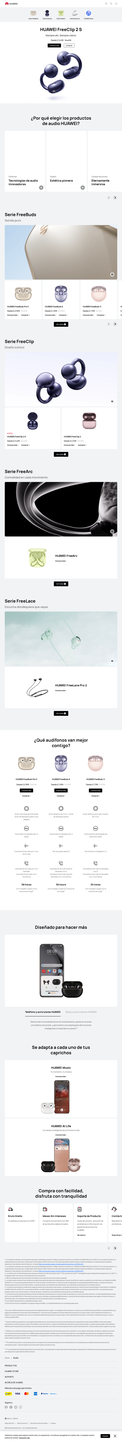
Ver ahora (81, 1235)
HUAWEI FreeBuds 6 (54, 306)
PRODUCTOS (11, 1365)
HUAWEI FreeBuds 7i (92, 306)
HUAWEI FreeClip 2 (72, 436)
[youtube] (15, 1407)
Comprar (69, 45)
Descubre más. (24, 1438)
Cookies (53, 1423)
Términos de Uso (22, 1423)
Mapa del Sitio (9, 1423)
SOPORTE (9, 1377)
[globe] (5, 1418)
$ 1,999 (99, 311)
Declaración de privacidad (39, 1423)
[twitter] (11, 1407)
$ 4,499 (68, 40)
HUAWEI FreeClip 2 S (61, 29)
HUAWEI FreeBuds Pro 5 (18, 306)
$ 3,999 (24, 311)
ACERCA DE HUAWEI (14, 1382)
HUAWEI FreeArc (66, 556)
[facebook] (6, 1407)
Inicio (7, 1358)
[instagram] (20, 1407)
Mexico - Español (12, 1418)
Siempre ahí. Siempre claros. (61, 35)
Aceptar (105, 1436)
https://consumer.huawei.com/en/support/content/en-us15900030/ (61, 1264)
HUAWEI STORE (12, 1371)
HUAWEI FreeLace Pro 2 (71, 685)
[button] (106, 3)
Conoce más (54, 45)
